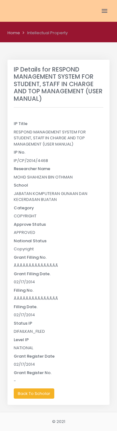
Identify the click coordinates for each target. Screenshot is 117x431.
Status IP (23, 323)
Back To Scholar (34, 393)
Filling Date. (25, 307)
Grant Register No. (32, 373)
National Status (30, 241)
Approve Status (30, 224)
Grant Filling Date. (32, 274)
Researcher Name (32, 169)
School (21, 185)
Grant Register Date (34, 356)
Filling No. (23, 290)
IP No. (19, 152)
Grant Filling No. (30, 257)
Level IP (21, 340)
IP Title (20, 124)
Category (24, 208)
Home (13, 33)
